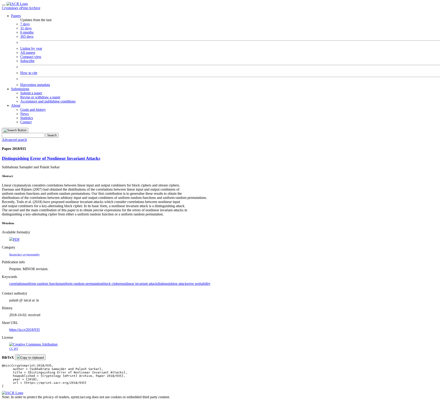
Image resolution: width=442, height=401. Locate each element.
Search (52, 135)
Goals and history (33, 110)
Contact (26, 122)
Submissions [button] (20, 89)
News (24, 114)
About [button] (15, 105)
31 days (26, 28)
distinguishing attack (172, 284)
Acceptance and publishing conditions (48, 101)
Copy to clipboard (32, 357)
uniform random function (43, 284)
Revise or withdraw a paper (40, 97)
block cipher (112, 284)
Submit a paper (31, 93)
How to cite (28, 73)
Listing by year (31, 48)
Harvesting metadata (35, 85)
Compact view (30, 57)
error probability (198, 284)
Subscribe (27, 61)
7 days (25, 24)
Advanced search (14, 140)
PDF (16, 239)
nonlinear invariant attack (139, 284)
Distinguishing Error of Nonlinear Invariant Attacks (51, 158)
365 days (26, 36)
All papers (27, 52)
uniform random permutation (82, 284)
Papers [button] (16, 16)
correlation (17, 284)
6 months (27, 32)
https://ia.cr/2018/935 (24, 330)
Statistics (26, 118)
